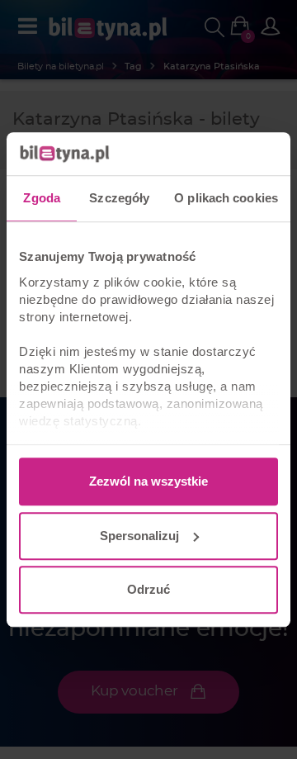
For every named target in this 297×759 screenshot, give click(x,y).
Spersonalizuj (139, 536)
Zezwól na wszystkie (148, 481)
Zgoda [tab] (41, 198)
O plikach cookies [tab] (226, 198)
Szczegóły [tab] (119, 198)
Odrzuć (148, 589)
